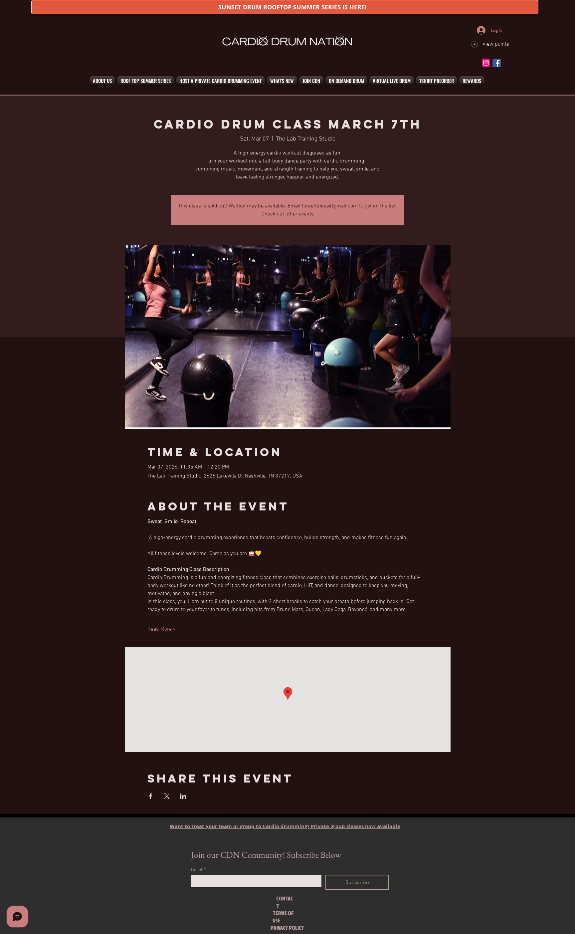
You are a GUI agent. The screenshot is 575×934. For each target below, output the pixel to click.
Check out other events (288, 214)
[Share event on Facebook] (150, 796)
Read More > (161, 629)
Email (198, 869)
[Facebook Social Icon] (496, 63)
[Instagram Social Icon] (486, 63)
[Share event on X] (167, 796)
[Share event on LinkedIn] (183, 796)
